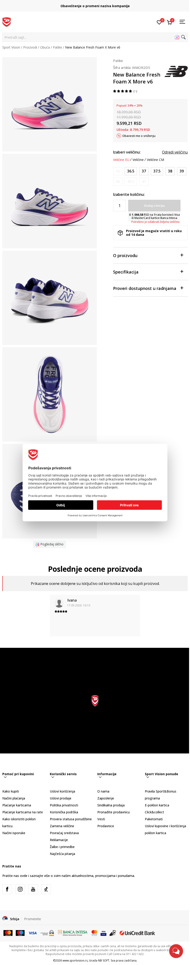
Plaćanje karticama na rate (22, 812)
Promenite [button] (32, 918)
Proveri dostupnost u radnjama (144, 288)
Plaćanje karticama (16, 805)
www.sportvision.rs (75, 960)
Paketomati (154, 819)
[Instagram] (20, 889)
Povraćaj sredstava (64, 833)
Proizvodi (30, 47)
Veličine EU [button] (121, 160)
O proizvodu (125, 255)
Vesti (101, 819)
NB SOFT (103, 960)
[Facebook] (7, 889)
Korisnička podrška (64, 812)
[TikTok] (46, 889)
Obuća (45, 47)
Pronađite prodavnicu (113, 812)
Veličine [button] (138, 160)
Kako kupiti (10, 791)
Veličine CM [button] (155, 160)
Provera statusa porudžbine (71, 819)
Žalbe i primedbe (62, 847)
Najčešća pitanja (62, 853)
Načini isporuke (13, 833)
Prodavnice (105, 826)
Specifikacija (126, 272)
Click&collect (154, 812)
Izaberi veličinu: (127, 152)
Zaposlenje (105, 798)
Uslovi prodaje (60, 798)
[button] (95, 37)
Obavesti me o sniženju (138, 136)
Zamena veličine (62, 826)
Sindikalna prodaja (111, 805)
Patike (57, 47)
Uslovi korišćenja (62, 791)
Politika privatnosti (64, 805)
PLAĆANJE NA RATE (95, 4)
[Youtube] (33, 889)
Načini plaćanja (13, 798)
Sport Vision (11, 47)
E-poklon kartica (157, 805)
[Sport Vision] (6, 21)
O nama (103, 791)
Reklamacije (59, 840)
